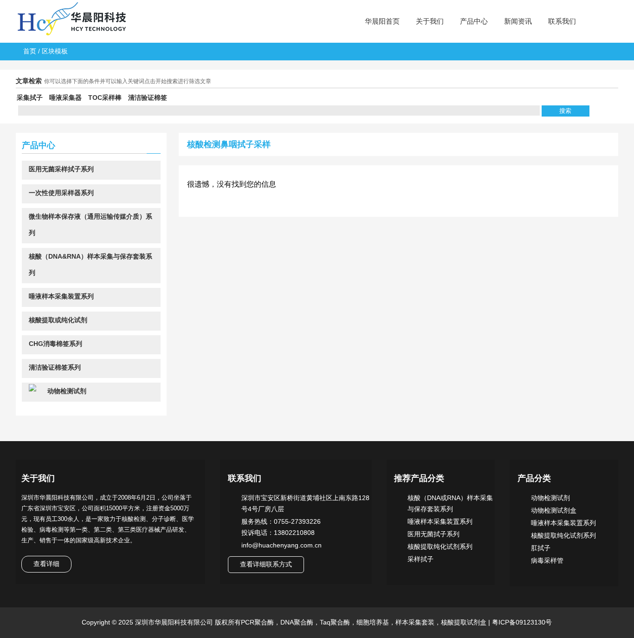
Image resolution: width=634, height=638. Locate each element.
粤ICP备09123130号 (521, 622)
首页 (29, 51)
